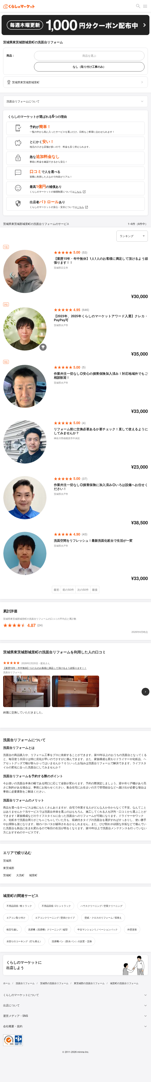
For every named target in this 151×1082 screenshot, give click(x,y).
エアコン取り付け (15, 917)
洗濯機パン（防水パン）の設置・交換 (72, 941)
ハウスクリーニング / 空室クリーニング (101, 905)
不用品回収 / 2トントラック (56, 905)
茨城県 (7, 860)
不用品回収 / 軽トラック (19, 905)
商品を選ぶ (89, 55)
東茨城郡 (8, 868)
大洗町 (20, 875)
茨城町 (7, 875)
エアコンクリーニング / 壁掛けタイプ (55, 917)
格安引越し (12, 929)
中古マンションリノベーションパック (97, 929)
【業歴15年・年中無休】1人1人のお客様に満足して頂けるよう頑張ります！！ (45, 667)
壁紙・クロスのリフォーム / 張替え (103, 917)
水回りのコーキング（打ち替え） (24, 941)
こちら (78, 191)
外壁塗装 (132, 929)
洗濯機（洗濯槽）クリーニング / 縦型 (48, 929)
